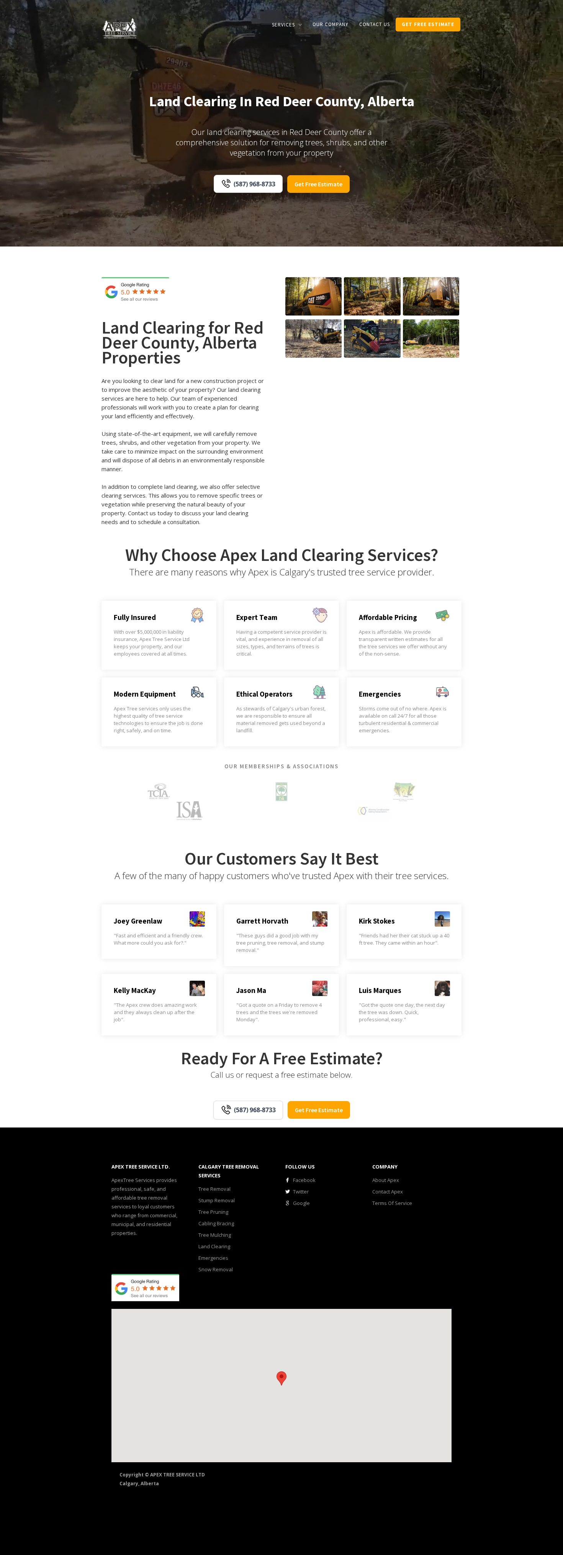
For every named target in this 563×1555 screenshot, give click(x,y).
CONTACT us (374, 24)
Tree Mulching (214, 1234)
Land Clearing (214, 1246)
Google (301, 1203)
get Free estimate (428, 24)
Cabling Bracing (216, 1223)
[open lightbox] (313, 296)
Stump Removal (216, 1200)
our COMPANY (331, 24)
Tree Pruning (213, 1211)
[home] (119, 28)
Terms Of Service (392, 1203)
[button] (287, 25)
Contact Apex (387, 1191)
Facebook (304, 1180)
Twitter (301, 1191)
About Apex (385, 1180)
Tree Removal (214, 1188)
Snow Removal (215, 1269)
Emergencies (213, 1257)
